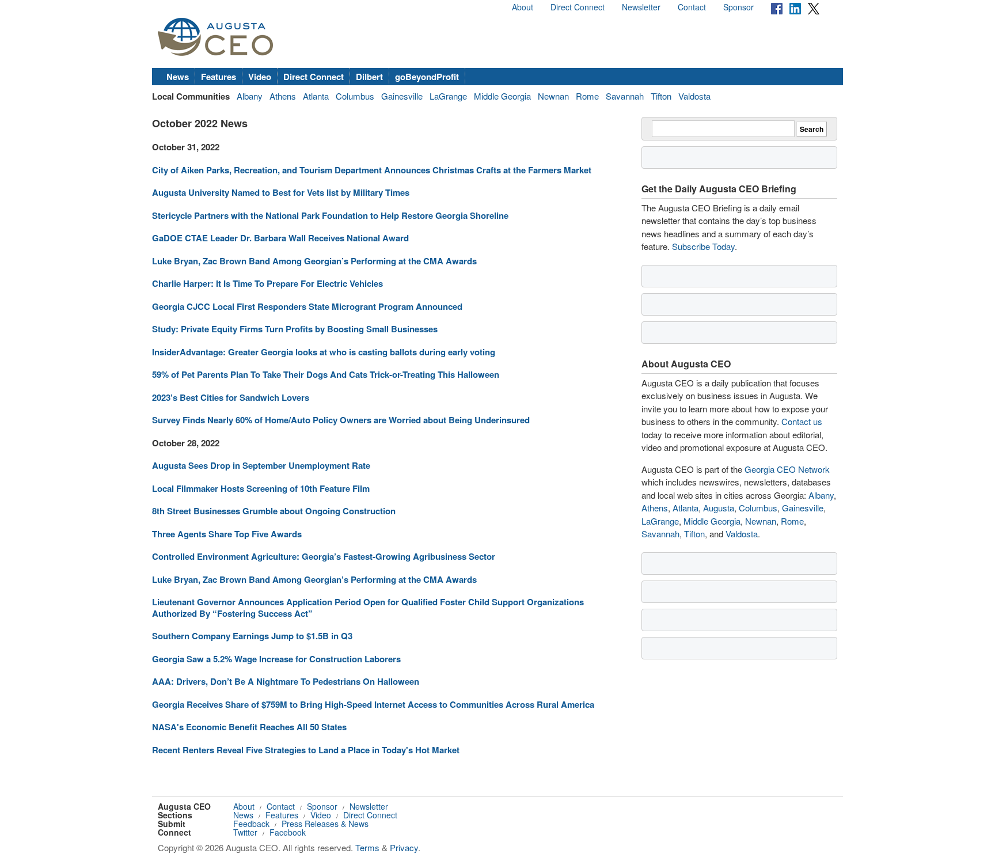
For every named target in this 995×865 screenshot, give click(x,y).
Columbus (355, 96)
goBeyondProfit (427, 76)
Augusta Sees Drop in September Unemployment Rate (261, 465)
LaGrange (448, 96)
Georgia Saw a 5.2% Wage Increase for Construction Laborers (276, 658)
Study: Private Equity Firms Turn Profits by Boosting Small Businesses (295, 329)
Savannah (625, 96)
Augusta (718, 508)
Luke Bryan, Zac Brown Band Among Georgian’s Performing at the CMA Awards (314, 261)
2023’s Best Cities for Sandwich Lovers (230, 397)
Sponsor (738, 7)
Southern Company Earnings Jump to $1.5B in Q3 (252, 635)
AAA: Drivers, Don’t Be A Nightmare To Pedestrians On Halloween (285, 681)
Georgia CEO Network (787, 469)
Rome (587, 96)
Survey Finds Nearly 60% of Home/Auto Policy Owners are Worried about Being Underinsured (341, 419)
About (522, 7)
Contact (692, 7)
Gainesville (402, 96)
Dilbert (369, 76)
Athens (282, 96)
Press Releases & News (325, 823)
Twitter (245, 832)
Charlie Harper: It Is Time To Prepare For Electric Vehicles (267, 283)
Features (218, 76)
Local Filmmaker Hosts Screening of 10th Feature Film (261, 488)
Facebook (287, 832)
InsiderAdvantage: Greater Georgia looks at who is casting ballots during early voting (323, 352)
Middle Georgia (502, 96)
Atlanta (316, 96)
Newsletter (641, 7)
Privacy (404, 847)
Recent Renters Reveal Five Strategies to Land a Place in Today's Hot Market (305, 749)
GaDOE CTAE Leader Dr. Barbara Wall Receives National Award (280, 238)
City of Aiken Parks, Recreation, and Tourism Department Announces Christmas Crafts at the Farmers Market (371, 170)
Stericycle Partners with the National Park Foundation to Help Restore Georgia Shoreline (330, 215)
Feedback (251, 823)
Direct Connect (577, 7)
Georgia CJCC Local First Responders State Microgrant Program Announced (307, 306)
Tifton (661, 96)
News (177, 76)
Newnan (553, 96)
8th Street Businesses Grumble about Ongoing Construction (274, 510)
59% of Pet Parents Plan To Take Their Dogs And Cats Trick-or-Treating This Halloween (325, 374)
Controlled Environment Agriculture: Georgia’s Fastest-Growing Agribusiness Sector (323, 556)
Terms (367, 847)
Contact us (801, 421)
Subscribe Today (703, 246)
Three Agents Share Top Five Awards (227, 534)
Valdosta (694, 96)
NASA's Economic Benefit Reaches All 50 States (249, 726)
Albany (250, 96)
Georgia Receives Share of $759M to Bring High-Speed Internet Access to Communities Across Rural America (373, 704)
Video (259, 76)
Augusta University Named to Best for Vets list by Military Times (280, 192)
